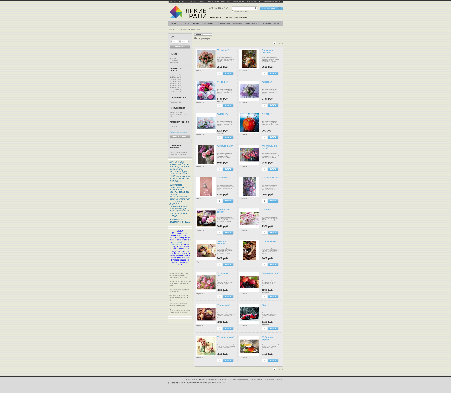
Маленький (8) (174, 58)
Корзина (173, 4)
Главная (201, 2)
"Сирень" (267, 82)
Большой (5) (174, 62)
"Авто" (265, 305)
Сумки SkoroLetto (252, 23)
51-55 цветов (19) (176, 90)
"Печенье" (222, 82)
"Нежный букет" (270, 178)
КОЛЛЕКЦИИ (183, 2)
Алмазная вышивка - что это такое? (218, 2)
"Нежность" (223, 178)
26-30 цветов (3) (175, 79)
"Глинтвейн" (223, 305)
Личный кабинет (191, 380)
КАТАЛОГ (173, 2)
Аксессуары (237, 23)
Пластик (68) (174, 126)
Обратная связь (269, 380)
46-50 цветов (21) (176, 87)
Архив (276, 23)
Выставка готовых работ (272, 2)
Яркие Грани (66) (175, 102)
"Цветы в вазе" (225, 146)
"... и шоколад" (269, 241)
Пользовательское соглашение (238, 380)
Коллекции (185, 23)
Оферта (201, 380)
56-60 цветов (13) (176, 92)
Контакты (279, 380)
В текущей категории (241, 11)
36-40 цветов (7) (175, 83)
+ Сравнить (200, 70)
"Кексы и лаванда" (222, 242)
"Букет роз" (223, 50)
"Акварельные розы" (269, 147)
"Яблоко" (267, 114)
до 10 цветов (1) (175, 75)
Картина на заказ (223, 23)
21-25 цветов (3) (175, 77)
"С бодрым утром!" (267, 338)
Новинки (195, 23)
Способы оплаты (256, 380)
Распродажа (266, 23)
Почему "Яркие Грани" (254, 2)
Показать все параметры (178, 132)
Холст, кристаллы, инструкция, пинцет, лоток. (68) (179, 114)
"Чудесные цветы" (222, 274)
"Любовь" (267, 209)
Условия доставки (238, 2)
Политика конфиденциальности (216, 380)
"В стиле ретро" (225, 337)
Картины (187, 29)
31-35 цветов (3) (175, 81)
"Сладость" (223, 114)
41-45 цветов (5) (175, 85)
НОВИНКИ (192, 2)
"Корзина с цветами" (267, 51)
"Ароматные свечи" (223, 210)
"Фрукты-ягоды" (270, 273)
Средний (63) (174, 60)
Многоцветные (207, 23)
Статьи (180, 4)
